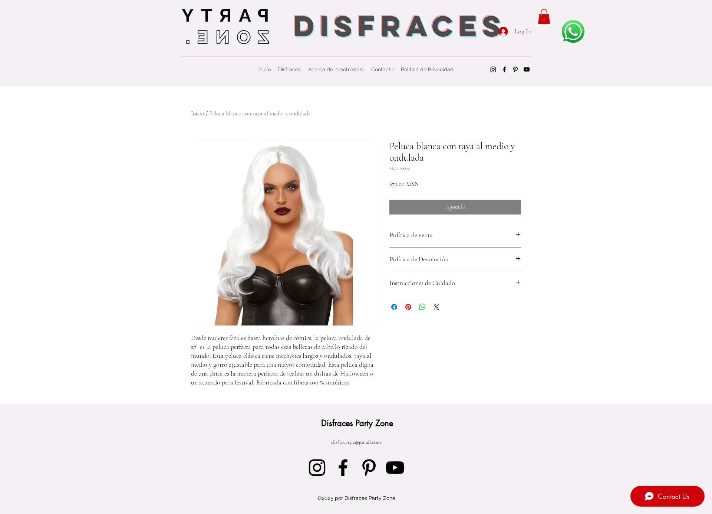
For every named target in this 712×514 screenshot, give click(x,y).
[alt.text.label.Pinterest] (515, 69)
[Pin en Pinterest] (408, 306)
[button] (544, 16)
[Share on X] (436, 306)
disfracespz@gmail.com (356, 442)
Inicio (197, 113)
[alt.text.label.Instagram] (493, 69)
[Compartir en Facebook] (394, 306)
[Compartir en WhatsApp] (422, 306)
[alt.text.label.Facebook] (504, 69)
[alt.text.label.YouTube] (526, 69)
